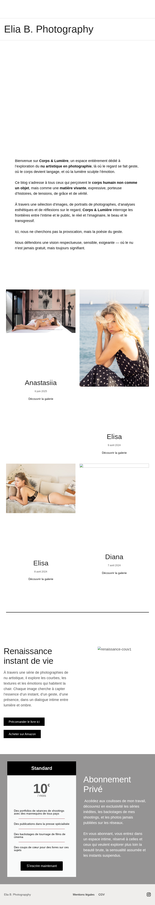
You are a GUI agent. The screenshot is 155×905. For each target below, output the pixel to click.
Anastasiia (41, 382)
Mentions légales (83, 894)
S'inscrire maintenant (42, 866)
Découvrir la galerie (40, 398)
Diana (114, 557)
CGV (101, 894)
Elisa (114, 436)
